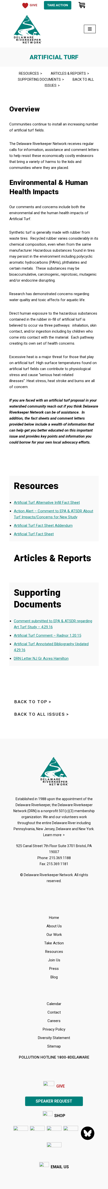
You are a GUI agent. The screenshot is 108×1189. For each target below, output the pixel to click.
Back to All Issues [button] (39, 714)
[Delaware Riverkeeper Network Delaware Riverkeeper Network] (27, 29)
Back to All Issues (69, 82)
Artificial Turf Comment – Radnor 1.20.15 (47, 635)
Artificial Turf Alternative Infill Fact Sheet (47, 502)
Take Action (57, 5)
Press (54, 968)
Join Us (54, 960)
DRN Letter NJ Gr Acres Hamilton (41, 658)
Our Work (54, 934)
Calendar (54, 1004)
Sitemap (54, 1046)
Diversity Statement (54, 1038)
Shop (59, 1115)
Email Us (60, 1167)
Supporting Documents (39, 79)
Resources (29, 73)
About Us (54, 926)
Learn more (52, 835)
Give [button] (33, 5)
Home (54, 917)
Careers (54, 1021)
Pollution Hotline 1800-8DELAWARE (54, 1057)
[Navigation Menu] (90, 29)
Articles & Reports (68, 73)
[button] (54, 1149)
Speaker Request (54, 1101)
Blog (54, 977)
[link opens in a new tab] (20, 1133)
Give (60, 1086)
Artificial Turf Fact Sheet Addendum (43, 525)
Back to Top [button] (30, 701)
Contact (54, 1012)
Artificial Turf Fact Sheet (34, 534)
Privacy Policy (54, 1029)
